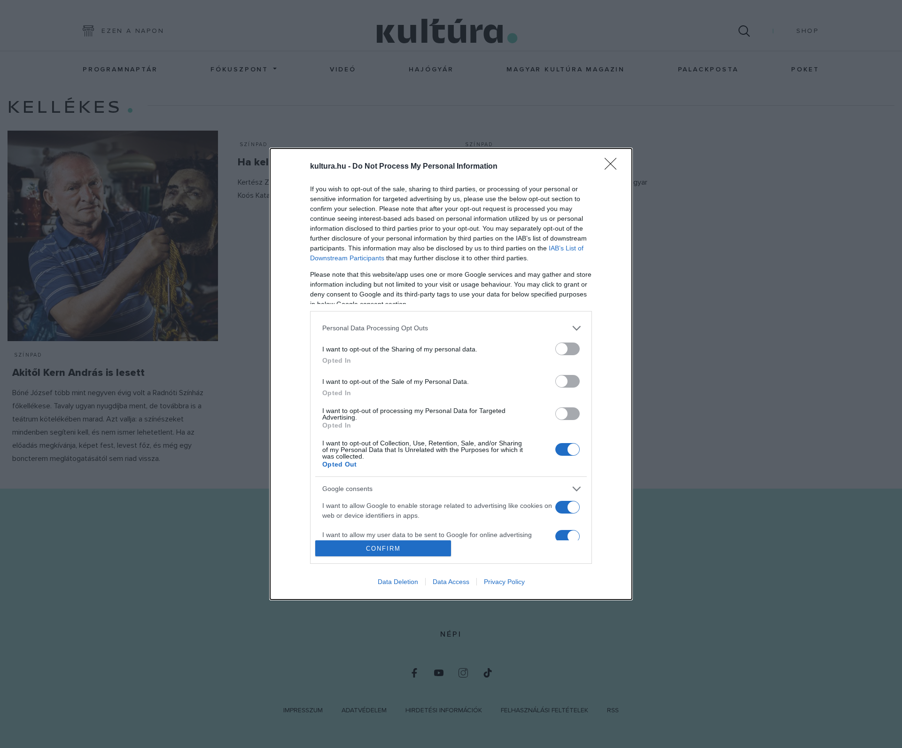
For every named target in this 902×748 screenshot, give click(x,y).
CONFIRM (383, 548)
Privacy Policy (504, 581)
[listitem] (451, 328)
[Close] (613, 167)
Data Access (451, 581)
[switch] (567, 349)
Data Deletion (398, 581)
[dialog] (451, 374)
